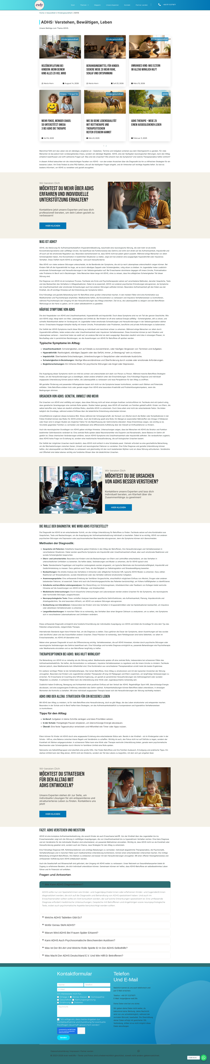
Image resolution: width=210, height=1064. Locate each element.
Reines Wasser (80, 997)
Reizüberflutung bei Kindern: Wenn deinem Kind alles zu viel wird (54, 69)
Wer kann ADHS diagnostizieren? (64, 884)
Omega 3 (64, 997)
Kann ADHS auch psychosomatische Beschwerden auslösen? (80, 940)
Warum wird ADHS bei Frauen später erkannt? (71, 932)
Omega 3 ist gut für (69, 94)
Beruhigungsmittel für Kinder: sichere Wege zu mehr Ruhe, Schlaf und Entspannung (102, 69)
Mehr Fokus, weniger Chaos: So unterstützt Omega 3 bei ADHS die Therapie (56, 125)
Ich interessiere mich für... (69, 994)
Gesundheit (51, 13)
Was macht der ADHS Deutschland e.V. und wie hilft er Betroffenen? (84, 955)
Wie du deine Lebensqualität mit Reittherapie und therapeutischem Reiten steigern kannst (101, 126)
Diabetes (78, 1002)
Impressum (74, 1051)
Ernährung (65, 1002)
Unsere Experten (112, 5)
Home (41, 13)
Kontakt (127, 5)
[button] (105, 884)
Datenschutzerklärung (60, 1051)
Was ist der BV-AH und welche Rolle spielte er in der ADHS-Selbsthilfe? (86, 948)
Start (73, 5)
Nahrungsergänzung (85, 1000)
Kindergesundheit (65, 13)
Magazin (97, 5)
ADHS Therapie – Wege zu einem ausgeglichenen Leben (146, 123)
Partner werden (142, 5)
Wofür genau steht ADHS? (60, 925)
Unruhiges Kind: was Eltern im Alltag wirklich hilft (145, 67)
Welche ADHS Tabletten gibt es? (63, 917)
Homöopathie (97, 997)
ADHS (165, 94)
